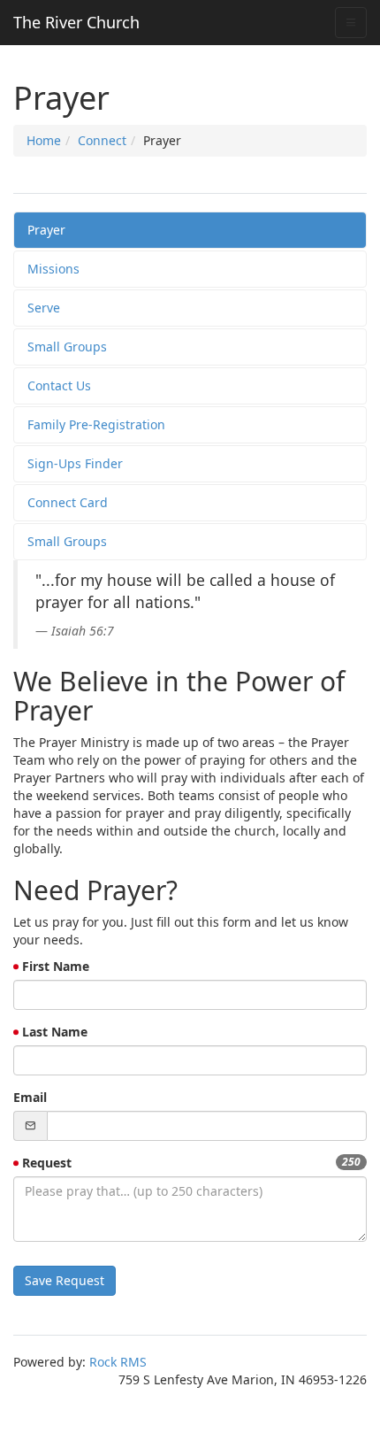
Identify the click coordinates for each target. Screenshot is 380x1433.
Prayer (46, 229)
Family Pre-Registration (96, 424)
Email (30, 1097)
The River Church (76, 22)
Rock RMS (118, 1361)
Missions (53, 268)
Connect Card (67, 502)
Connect (102, 140)
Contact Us (59, 385)
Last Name (54, 1031)
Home (44, 140)
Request (47, 1162)
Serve (43, 307)
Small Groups (67, 346)
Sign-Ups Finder (75, 463)
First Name (55, 966)
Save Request (64, 1280)
